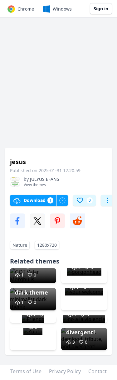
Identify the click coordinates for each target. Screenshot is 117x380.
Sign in (101, 8)
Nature (19, 245)
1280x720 (47, 245)
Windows (62, 9)
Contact (97, 371)
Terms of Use (25, 371)
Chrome (25, 9)
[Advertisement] (58, 85)
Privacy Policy (65, 371)
